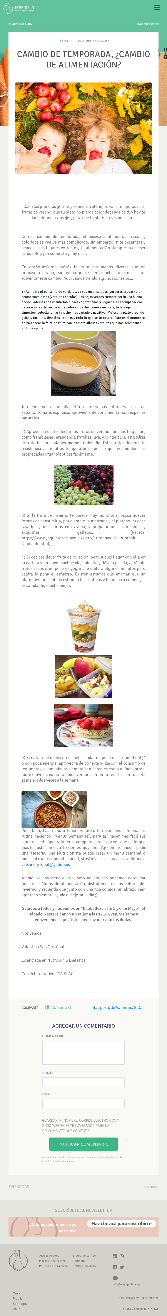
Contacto (79, 1261)
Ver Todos (151, 1187)
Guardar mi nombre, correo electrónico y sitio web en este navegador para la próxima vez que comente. (80, 1125)
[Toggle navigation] (157, 8)
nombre (49, 1073)
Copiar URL (61, 1007)
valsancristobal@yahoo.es (46, 864)
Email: (47, 1094)
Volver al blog (21, 24)
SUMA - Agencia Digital (141, 1309)
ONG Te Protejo (49, 1255)
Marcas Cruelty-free (52, 1261)
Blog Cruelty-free (84, 1255)
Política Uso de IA (84, 1266)
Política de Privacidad (53, 1266)
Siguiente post (146, 24)
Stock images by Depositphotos (138, 1298)
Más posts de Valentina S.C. (116, 1007)
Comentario (53, 1036)
